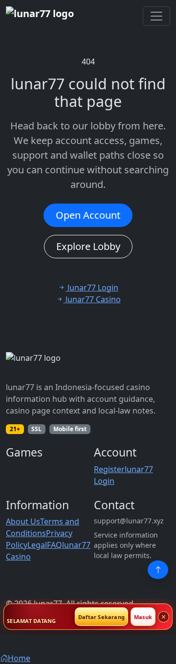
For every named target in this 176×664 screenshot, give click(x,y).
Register (109, 469)
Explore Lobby (88, 246)
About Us (23, 521)
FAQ (54, 545)
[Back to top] (158, 569)
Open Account (88, 215)
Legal (37, 545)
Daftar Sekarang (101, 617)
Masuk (143, 617)
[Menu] (156, 16)
